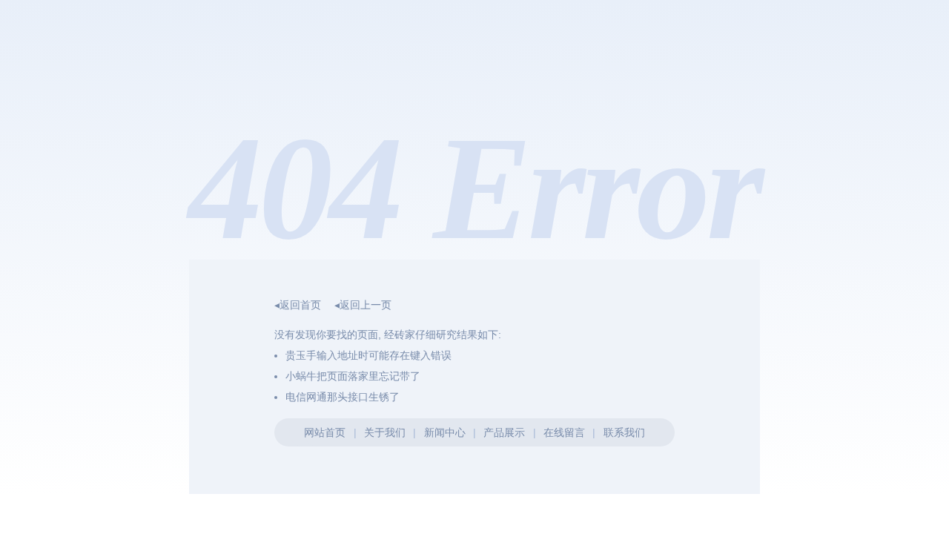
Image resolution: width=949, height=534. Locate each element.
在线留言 (564, 432)
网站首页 (324, 432)
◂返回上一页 (362, 305)
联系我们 (624, 432)
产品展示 (504, 432)
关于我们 (385, 432)
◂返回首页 (297, 305)
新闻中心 (445, 432)
